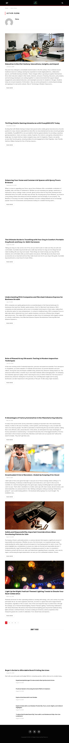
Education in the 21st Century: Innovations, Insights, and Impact (32, 64)
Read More (9, 88)
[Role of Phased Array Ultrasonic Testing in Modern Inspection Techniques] (34, 342)
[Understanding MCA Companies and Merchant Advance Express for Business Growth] (34, 280)
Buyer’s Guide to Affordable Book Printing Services (27, 670)
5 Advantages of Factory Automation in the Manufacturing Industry (33, 418)
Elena (17, 19)
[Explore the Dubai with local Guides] (9, 699)
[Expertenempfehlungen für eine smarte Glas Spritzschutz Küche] (9, 682)
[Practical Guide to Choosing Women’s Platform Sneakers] (9, 691)
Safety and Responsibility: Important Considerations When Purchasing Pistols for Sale (30, 533)
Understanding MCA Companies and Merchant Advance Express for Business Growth (34, 298)
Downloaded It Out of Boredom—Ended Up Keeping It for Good (32, 475)
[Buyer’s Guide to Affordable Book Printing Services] (34, 650)
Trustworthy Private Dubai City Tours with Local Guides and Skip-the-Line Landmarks (38, 715)
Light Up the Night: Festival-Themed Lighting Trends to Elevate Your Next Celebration (34, 592)
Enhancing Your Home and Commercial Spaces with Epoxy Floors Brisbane (33, 181)
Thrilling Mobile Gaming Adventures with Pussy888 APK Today (32, 123)
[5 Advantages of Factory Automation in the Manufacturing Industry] (34, 401)
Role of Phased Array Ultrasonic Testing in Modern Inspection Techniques (31, 359)
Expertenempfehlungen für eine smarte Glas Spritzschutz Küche (35, 680)
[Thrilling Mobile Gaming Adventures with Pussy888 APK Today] (34, 106)
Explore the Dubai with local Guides (26, 697)
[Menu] (7, 3)
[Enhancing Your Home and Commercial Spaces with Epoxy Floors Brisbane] (34, 164)
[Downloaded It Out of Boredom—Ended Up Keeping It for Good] (34, 458)
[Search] (62, 3)
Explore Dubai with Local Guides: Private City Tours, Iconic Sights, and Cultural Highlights (39, 706)
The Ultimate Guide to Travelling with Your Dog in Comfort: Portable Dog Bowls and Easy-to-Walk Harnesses (34, 241)
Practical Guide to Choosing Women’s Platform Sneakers (33, 689)
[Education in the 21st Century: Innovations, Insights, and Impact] (34, 47)
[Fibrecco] (35, 3)
